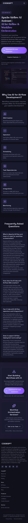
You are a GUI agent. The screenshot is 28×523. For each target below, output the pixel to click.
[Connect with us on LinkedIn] (6, 466)
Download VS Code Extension (12, 50)
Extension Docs (5, 487)
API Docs (3, 485)
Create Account (5, 501)
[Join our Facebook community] (17, 466)
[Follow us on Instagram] (9, 466)
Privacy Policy (9, 518)
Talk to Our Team (13, 426)
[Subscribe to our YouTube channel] (13, 466)
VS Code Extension (6, 496)
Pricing (2, 478)
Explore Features (13, 57)
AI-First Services (5, 507)
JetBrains (3, 498)
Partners (3, 476)
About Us (3, 473)
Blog (2, 489)
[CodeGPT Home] (7, 3)
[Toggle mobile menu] (24, 3)
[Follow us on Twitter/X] (2, 466)
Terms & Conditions (18, 518)
